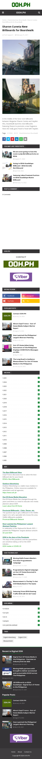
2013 (21, 427)
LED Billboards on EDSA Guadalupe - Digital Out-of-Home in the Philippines (26, 684)
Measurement (8, 641)
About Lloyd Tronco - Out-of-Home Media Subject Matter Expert (24, 326)
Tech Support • (9, 35)
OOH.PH (21, 12)
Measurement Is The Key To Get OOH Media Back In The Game (25, 582)
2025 (21, 378)
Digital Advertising (10, 637)
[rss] (31, 301)
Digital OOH (22, 637)
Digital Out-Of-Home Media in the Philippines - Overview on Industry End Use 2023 (25, 659)
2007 (21, 452)
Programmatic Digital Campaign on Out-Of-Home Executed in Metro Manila (25, 572)
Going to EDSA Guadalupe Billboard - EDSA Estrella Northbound (23, 165)
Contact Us (27, 752)
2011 (21, 436)
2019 (21, 403)
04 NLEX (21, 621)
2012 (21, 431)
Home (4, 20)
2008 (21, 448)
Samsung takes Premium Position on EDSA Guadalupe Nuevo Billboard (26, 177)
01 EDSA (10, 133)
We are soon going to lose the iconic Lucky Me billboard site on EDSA (26, 154)
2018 (21, 407)
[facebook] (11, 296)
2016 (21, 415)
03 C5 (16, 133)
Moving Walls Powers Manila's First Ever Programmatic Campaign (24, 560)
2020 (21, 398)
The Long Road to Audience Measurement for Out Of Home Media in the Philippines (25, 361)
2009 (21, 444)
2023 (21, 386)
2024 (21, 382)
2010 (21, 440)
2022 (21, 390)
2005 (21, 460)
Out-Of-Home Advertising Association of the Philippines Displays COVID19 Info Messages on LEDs (25, 348)
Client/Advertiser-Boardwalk (17, 20)
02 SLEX (21, 613)
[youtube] (11, 301)
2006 (21, 456)
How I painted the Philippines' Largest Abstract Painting (25, 336)
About (20, 752)
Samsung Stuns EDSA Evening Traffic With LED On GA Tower (24, 592)
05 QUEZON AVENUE (21, 625)
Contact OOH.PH (19, 314)
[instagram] (31, 296)
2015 (21, 419)
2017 (21, 411)
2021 (21, 394)
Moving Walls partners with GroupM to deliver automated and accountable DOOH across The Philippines (25, 672)
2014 (21, 423)
